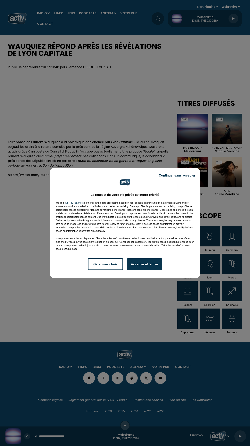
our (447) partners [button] (74, 202)
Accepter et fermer (144, 264)
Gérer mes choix (105, 264)
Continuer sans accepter (177, 175)
